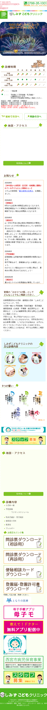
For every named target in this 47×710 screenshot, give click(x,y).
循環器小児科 (11, 521)
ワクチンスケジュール (20, 512)
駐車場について (23, 163)
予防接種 (9, 509)
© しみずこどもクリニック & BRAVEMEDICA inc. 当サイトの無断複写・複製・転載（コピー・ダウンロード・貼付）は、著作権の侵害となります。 (23, 703)
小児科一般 (10, 505)
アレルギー (10, 528)
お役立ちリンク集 (16, 532)
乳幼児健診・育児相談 (14, 517)
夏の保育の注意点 (26, 191)
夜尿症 (8, 525)
